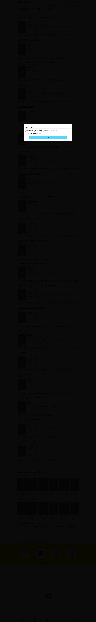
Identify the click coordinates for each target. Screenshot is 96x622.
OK (48, 137)
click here (38, 133)
